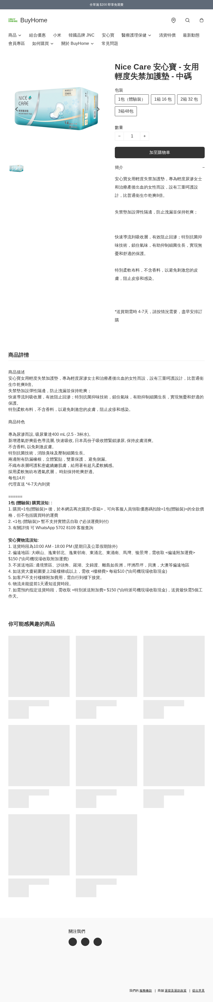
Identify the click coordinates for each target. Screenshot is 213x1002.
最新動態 (191, 35)
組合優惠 (37, 35)
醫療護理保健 (134, 35)
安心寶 (108, 35)
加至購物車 (159, 152)
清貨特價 (167, 35)
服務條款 (145, 990)
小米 (57, 35)
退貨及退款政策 (176, 990)
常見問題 (110, 43)
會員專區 (16, 43)
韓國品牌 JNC (82, 35)
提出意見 (198, 990)
